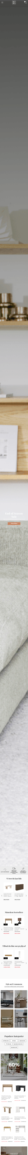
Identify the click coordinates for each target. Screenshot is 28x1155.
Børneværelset (7, 1018)
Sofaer (14, 1040)
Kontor (20, 1018)
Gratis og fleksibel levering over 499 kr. (14, 872)
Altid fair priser (5, 871)
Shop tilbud (14, 523)
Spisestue (21, 999)
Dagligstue (7, 999)
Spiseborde (14, 1047)
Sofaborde (6, 1040)
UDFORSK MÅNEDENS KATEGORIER (14, 986)
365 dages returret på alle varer (23, 871)
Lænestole (22, 1040)
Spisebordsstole (18, 1044)
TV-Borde (8, 1044)
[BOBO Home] (14, 2)
